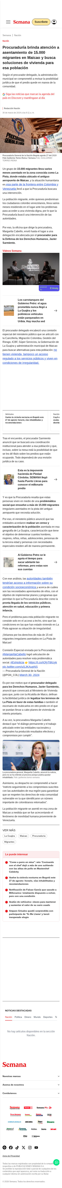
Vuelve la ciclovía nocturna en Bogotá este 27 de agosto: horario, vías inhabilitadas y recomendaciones (24, 420)
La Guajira (9, 836)
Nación (17, 35)
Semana (7, 35)
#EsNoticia (17, 662)
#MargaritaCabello (14, 654)
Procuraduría (38, 836)
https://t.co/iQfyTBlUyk (43, 662)
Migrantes (9, 842)
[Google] (4, 1148)
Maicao (23, 836)
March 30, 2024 (29, 675)
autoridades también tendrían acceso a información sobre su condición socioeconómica (28, 583)
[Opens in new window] (11, 1148)
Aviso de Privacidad (14, 1156)
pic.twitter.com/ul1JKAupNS (20, 666)
